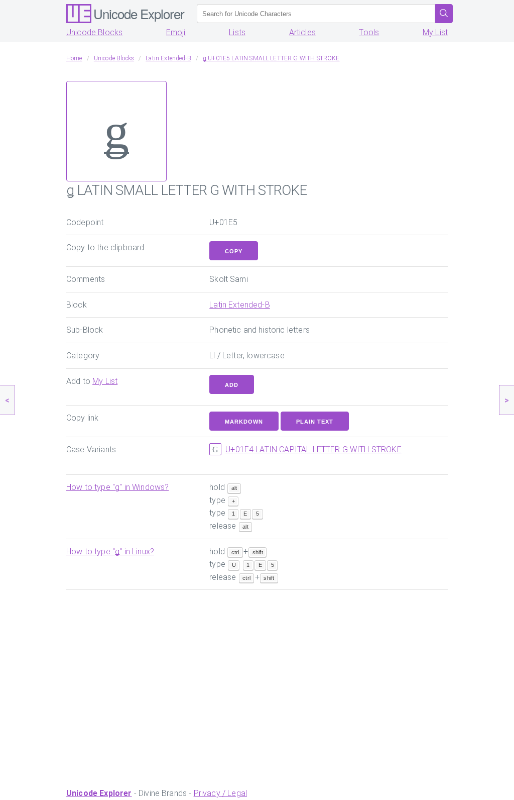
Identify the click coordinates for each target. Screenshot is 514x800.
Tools (369, 32)
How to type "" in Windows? (117, 487)
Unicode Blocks (94, 32)
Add (231, 385)
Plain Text (314, 422)
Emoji (176, 32)
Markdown (244, 422)
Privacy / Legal (220, 793)
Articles (302, 32)
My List (435, 32)
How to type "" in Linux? (110, 551)
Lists (237, 32)
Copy (233, 251)
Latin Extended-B (239, 305)
